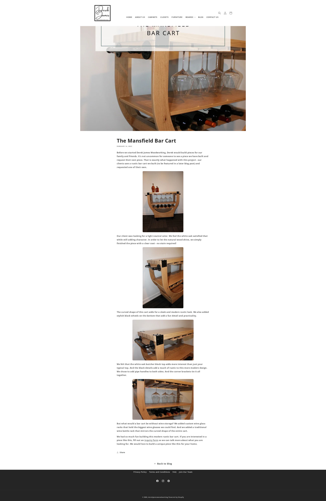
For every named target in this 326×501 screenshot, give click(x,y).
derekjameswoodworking (158, 497)
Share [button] (122, 452)
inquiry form (151, 440)
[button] (190, 17)
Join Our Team (186, 472)
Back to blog (164, 463)
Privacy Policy (140, 472)
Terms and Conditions (159, 472)
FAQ (174, 472)
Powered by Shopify (176, 497)
